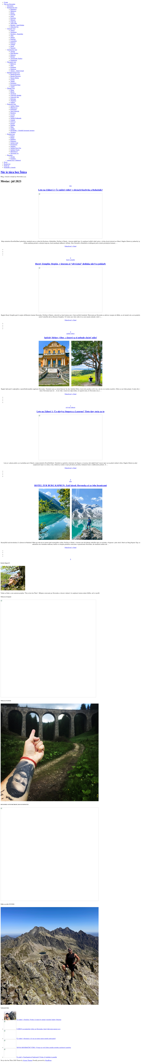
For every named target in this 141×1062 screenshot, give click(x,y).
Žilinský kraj (11, 88)
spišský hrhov (70, 333)
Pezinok (12, 14)
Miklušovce (13, 108)
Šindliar (12, 125)
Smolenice (13, 32)
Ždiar (12, 127)
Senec (12, 16)
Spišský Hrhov (14, 106)
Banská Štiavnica (15, 76)
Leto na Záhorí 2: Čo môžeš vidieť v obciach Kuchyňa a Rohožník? (70, 190)
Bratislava (13, 9)
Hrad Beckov (14, 53)
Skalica (12, 37)
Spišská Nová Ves (15, 148)
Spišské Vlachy (15, 150)
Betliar (12, 137)
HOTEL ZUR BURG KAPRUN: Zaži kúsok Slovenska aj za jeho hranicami (70, 485)
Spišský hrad (14, 143)
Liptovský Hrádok (15, 95)
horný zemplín (70, 260)
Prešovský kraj (11, 104)
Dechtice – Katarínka (16, 34)
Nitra (11, 65)
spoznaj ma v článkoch (14, 160)
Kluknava (13, 141)
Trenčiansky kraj (12, 50)
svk (67, 407)
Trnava (12, 30)
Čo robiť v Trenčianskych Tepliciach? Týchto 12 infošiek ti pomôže (37, 1057)
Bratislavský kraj (12, 7)
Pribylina (13, 99)
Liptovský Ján (14, 97)
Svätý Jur (13, 21)
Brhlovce (13, 64)
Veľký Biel (13, 23)
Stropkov (13, 132)
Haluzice (13, 55)
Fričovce (13, 122)
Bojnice (12, 57)
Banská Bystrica (15, 74)
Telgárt (12, 81)
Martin (12, 92)
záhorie (73, 407)
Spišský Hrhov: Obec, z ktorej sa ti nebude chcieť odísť (70, 337)
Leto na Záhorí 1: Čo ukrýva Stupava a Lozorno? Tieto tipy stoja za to (70, 411)
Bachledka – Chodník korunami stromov (22, 130)
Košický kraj (11, 134)
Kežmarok (13, 109)
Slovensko (10, 6)
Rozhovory (7, 164)
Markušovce (14, 151)
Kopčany (13, 39)
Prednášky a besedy (10, 167)
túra (70, 186)
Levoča (12, 115)
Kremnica (13, 83)
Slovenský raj (14, 153)
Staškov (12, 102)
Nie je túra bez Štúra (14, 172)
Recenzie (10, 155)
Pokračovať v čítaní (70, 246)
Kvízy (6, 162)
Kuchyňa (13, 18)
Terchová (13, 93)
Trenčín (12, 51)
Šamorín (12, 48)
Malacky (13, 20)
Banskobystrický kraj (13, 72)
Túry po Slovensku (9, 4)
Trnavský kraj (11, 28)
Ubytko (12, 157)
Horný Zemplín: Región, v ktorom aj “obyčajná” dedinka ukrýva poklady (70, 264)
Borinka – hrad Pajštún (17, 25)
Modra (12, 13)
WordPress (48, 1060)
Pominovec (13, 60)
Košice (12, 136)
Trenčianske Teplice (16, 58)
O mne (6, 2)
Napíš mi (6, 165)
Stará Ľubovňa (14, 111)
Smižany (13, 146)
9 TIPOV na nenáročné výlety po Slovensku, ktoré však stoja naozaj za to (38, 1029)
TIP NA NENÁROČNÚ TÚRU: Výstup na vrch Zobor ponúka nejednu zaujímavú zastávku (44, 1047)
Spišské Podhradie (15, 118)
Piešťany (13, 43)
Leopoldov (13, 41)
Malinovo (13, 11)
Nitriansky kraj (11, 62)
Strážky (12, 129)
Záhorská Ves (14, 27)
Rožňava (13, 139)
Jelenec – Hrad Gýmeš (17, 71)
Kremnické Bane (15, 85)
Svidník (12, 120)
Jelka (11, 35)
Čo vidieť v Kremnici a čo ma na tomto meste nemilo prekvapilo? (36, 1038)
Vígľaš (12, 86)
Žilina (12, 90)
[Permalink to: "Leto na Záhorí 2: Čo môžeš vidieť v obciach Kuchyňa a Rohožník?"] (70, 238)
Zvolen (12, 79)
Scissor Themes (27, 1060)
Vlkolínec (13, 100)
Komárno (13, 67)
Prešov (12, 116)
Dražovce (13, 69)
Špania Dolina (14, 78)
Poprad (12, 123)
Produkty (13, 158)
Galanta (12, 44)
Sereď (12, 46)
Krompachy (13, 144)
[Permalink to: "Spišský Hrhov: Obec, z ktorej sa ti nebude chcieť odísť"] (70, 386)
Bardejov (13, 113)
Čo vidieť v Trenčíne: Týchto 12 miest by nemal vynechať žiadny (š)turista (39, 1019)
